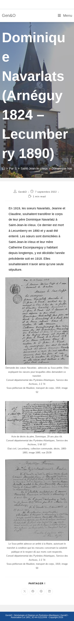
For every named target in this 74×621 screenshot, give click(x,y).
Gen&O (9, 15)
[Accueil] (3, 168)
